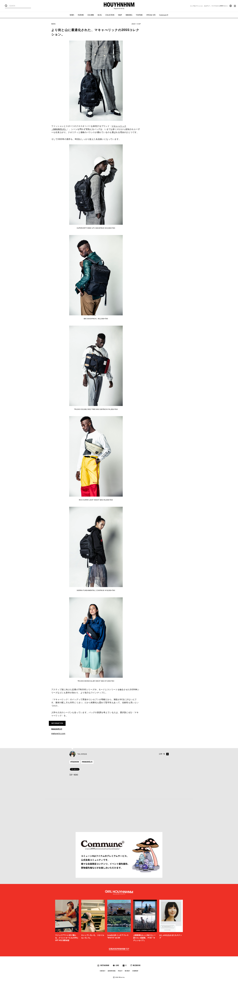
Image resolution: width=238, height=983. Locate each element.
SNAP (120, 15)
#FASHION (74, 762)
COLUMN (91, 15)
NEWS (72, 15)
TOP (70, 774)
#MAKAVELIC (87, 762)
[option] (67, 921)
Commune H (163, 15)
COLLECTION (109, 15)
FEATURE (81, 15)
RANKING (129, 15)
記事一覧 (162, 754)
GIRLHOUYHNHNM (119, 949)
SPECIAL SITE (151, 15)
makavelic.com (58, 733)
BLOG (100, 15)
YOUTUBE (139, 15)
